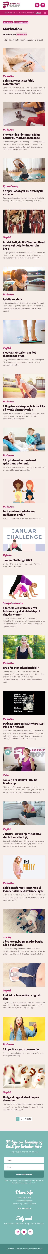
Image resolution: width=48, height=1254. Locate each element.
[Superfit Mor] (11, 5)
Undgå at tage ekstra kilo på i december (21, 1098)
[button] (37, 5)
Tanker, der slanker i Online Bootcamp (20, 781)
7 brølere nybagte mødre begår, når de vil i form (23, 943)
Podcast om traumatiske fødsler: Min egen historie (23, 725)
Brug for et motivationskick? (21, 668)
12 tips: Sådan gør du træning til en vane (23, 192)
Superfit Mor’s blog (21, 22)
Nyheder (7, 555)
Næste (28, 1119)
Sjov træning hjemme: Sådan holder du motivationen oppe (21, 136)
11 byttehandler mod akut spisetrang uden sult (19, 461)
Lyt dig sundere (12, 299)
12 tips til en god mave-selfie (21, 1049)
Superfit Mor (7, 22)
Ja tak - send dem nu (24, 1174)
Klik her (38, 13)
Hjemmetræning (10, 186)
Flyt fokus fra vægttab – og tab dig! (21, 996)
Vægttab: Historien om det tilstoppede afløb (19, 354)
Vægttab (7, 237)
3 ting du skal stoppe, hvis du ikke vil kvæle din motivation (24, 407)
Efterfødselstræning (13, 603)
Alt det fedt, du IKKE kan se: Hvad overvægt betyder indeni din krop (24, 245)
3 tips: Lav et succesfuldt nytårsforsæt (18, 82)
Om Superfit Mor (24, 1197)
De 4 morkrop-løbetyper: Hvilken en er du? (19, 513)
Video (5, 775)
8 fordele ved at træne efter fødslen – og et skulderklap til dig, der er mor (21, 611)
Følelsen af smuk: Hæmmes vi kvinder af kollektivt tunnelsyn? (23, 889)
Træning (7, 936)
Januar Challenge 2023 (17, 560)
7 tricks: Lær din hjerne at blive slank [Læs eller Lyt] (22, 835)
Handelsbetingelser (24, 1200)
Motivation (8, 76)
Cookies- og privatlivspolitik (24, 1203)
